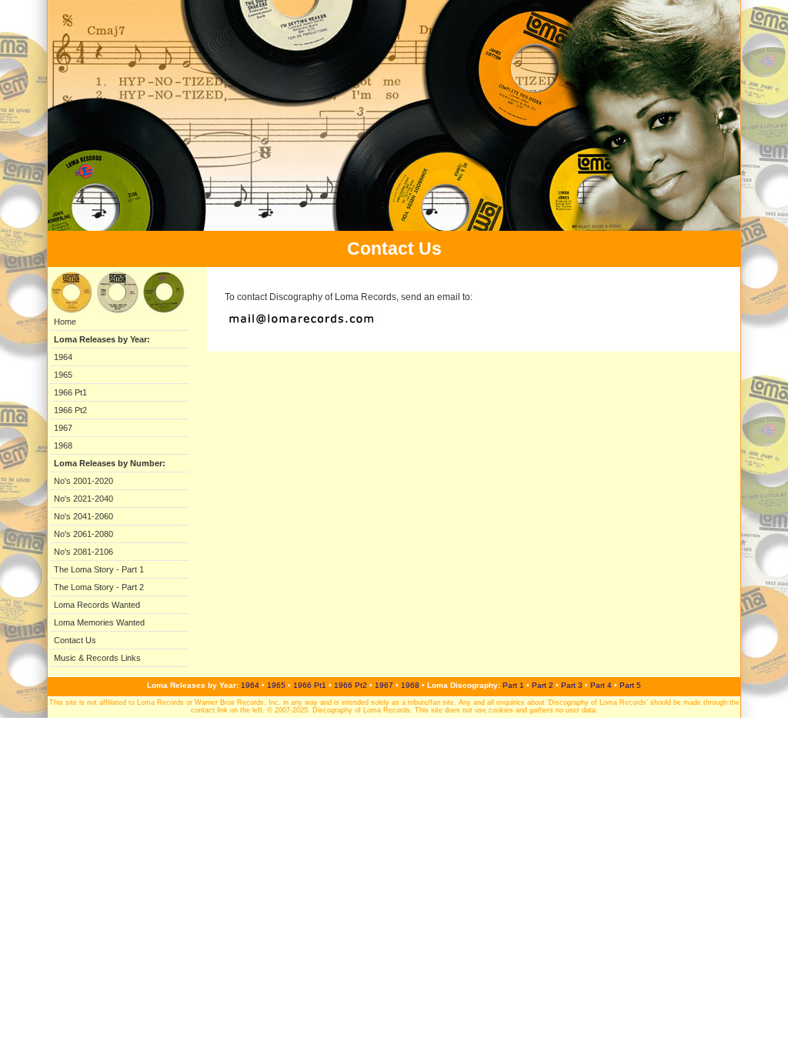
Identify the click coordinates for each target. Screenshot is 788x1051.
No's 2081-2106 (83, 551)
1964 (63, 357)
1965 (63, 374)
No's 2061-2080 (83, 534)
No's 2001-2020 (83, 480)
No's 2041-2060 (83, 516)
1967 (63, 427)
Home (65, 321)
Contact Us (75, 640)
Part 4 (601, 685)
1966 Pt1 (70, 392)
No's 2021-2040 (83, 498)
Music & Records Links (97, 657)
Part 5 (630, 685)
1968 (63, 445)
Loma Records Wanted (97, 604)
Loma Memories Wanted (99, 622)
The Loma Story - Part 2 (99, 587)
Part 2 (542, 685)
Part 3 (572, 685)
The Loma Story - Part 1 (99, 569)
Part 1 (513, 685)
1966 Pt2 (70, 410)
